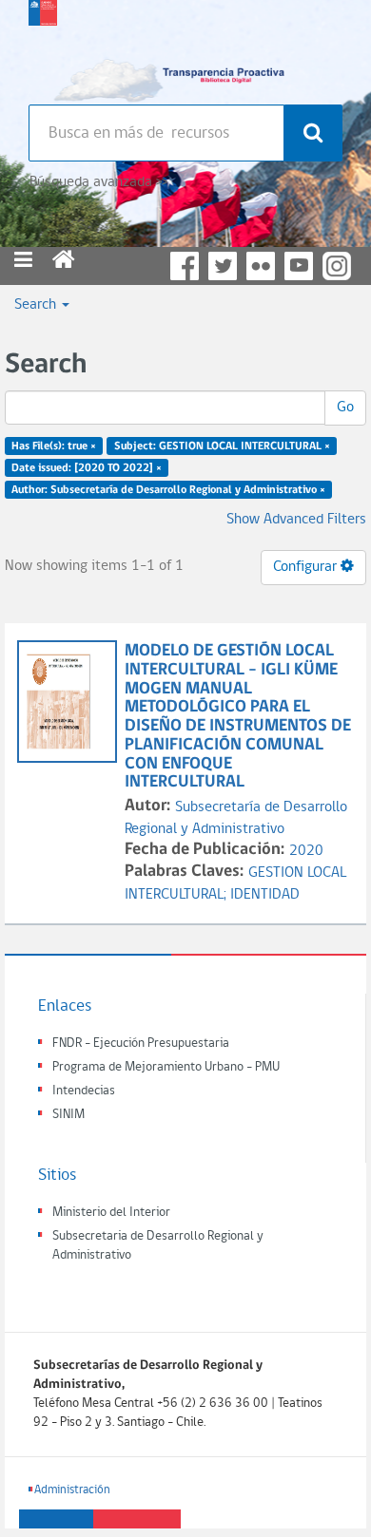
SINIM (68, 1115)
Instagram (336, 266)
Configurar (307, 567)
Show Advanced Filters (296, 519)
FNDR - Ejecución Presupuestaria (140, 1043)
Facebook (184, 266)
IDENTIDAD (265, 894)
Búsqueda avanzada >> (98, 182)
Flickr (260, 266)
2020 (306, 851)
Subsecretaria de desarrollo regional (43, 47)
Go (345, 407)
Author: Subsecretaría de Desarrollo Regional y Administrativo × (168, 489)
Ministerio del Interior (111, 1212)
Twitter (222, 266)
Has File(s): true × (53, 446)
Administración (72, 1490)
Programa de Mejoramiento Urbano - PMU (166, 1067)
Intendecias (83, 1091)
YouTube (298, 266)
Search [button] (37, 305)
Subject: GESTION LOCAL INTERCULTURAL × (222, 446)
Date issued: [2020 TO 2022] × (86, 468)
